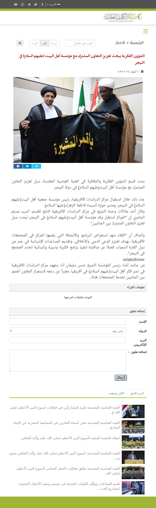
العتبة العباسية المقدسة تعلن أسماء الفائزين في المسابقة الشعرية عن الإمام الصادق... (66, 425)
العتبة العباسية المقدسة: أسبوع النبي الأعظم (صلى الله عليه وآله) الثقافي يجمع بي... (65, 455)
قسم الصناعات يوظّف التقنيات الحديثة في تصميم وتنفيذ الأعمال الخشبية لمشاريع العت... (69, 486)
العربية (52, 4)
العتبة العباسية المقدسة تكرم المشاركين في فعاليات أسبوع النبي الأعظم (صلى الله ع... (65, 410)
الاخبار (120, 42)
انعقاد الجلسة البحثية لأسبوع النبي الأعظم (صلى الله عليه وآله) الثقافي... (69, 437)
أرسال (121, 377)
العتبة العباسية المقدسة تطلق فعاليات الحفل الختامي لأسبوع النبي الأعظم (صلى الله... (68, 471)
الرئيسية (137, 42)
